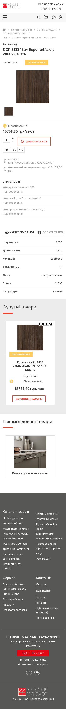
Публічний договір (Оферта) (47, 610)
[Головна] (4, 29)
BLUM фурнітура (13, 518)
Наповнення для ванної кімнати (13, 556)
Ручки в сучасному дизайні (30, 473)
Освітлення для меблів (12, 566)
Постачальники (45, 617)
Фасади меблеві (13, 523)
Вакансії (41, 602)
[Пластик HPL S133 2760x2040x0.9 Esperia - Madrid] (30, 337)
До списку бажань (29, 399)
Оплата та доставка (15, 610)
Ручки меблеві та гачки (46, 526)
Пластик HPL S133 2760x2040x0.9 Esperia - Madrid (30, 366)
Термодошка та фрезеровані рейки (48, 546)
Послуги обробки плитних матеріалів (14, 586)
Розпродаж (43, 558)
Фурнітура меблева (15, 543)
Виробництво (11, 594)
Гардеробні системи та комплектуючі (15, 536)
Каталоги (8, 604)
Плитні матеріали (47, 513)
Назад (12, 44)
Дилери (41, 584)
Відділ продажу (33, 653)
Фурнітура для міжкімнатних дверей (49, 536)
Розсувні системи (47, 519)
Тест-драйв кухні (13, 599)
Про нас (41, 597)
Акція (39, 553)
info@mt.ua (33, 646)
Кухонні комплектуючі (16, 528)
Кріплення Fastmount (16, 549)
